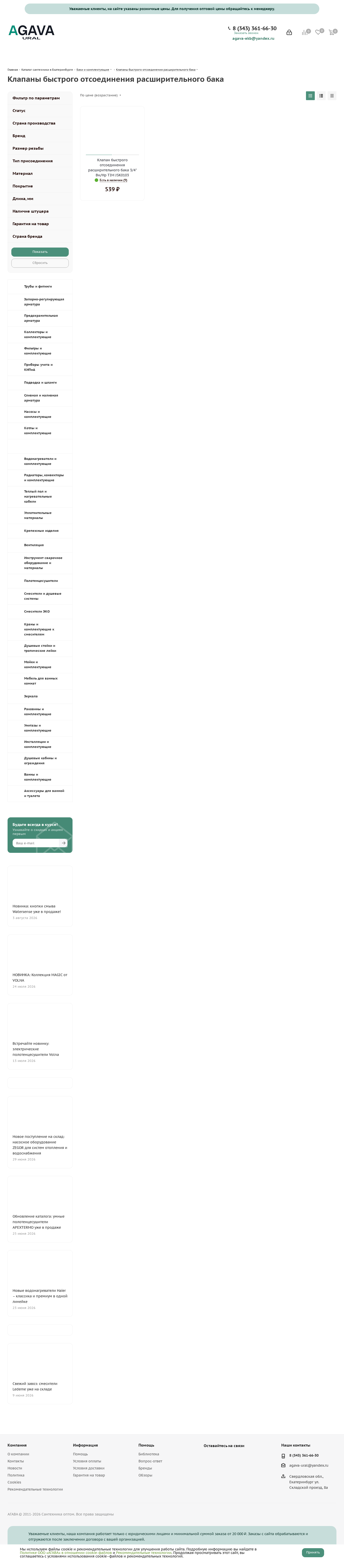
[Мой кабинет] (289, 33)
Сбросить (40, 263)
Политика (16, 1475)
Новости (15, 1468)
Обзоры (145, 1475)
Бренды (145, 1468)
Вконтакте (209, 1457)
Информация (85, 1445)
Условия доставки (89, 1468)
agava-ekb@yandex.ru (253, 38)
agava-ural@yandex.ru (308, 1465)
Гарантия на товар (89, 1475)
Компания (17, 1445)
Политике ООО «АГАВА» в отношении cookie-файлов (66, 1552)
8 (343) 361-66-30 (255, 28)
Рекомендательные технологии (35, 1489)
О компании (18, 1454)
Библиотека (149, 1454)
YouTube (221, 1457)
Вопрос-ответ (150, 1461)
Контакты (16, 1461)
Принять (313, 1552)
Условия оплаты (87, 1461)
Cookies (14, 1482)
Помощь (80, 1454)
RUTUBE (234, 1457)
